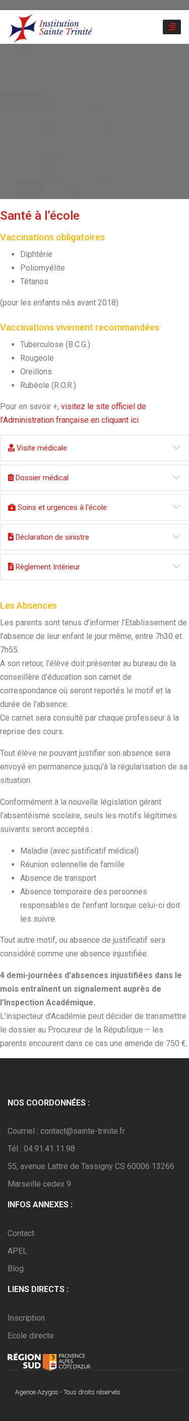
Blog (16, 1268)
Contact (21, 1233)
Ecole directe (31, 1335)
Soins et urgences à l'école (61, 507)
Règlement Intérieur (47, 566)
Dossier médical (41, 477)
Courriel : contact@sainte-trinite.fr (66, 1131)
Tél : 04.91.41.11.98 (41, 1148)
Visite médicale (41, 448)
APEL (17, 1251)
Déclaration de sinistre (51, 537)
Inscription (26, 1318)
